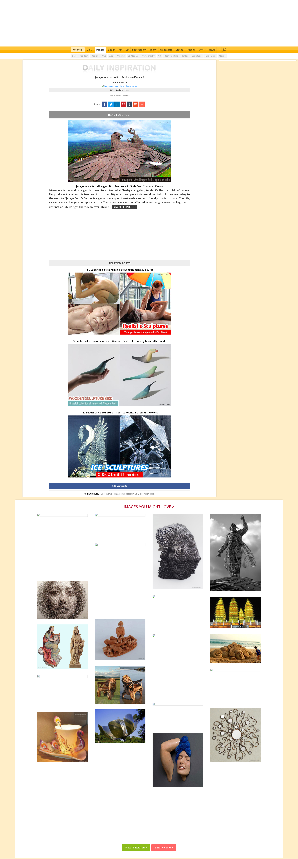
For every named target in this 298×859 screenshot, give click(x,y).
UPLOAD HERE (91, 494)
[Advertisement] (149, 23)
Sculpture (196, 55)
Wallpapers (166, 49)
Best (74, 55)
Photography (139, 49)
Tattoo (185, 55)
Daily (89, 49)
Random (84, 55)
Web (104, 55)
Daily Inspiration (142, 494)
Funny (153, 49)
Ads (111, 55)
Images (100, 49)
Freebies (191, 49)
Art (120, 49)
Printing (121, 55)
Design (111, 49)
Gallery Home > (163, 847)
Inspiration (210, 55)
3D (127, 49)
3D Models (133, 55)
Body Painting (171, 55)
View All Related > (136, 847)
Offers (202, 49)
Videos (179, 49)
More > (222, 55)
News (212, 49)
